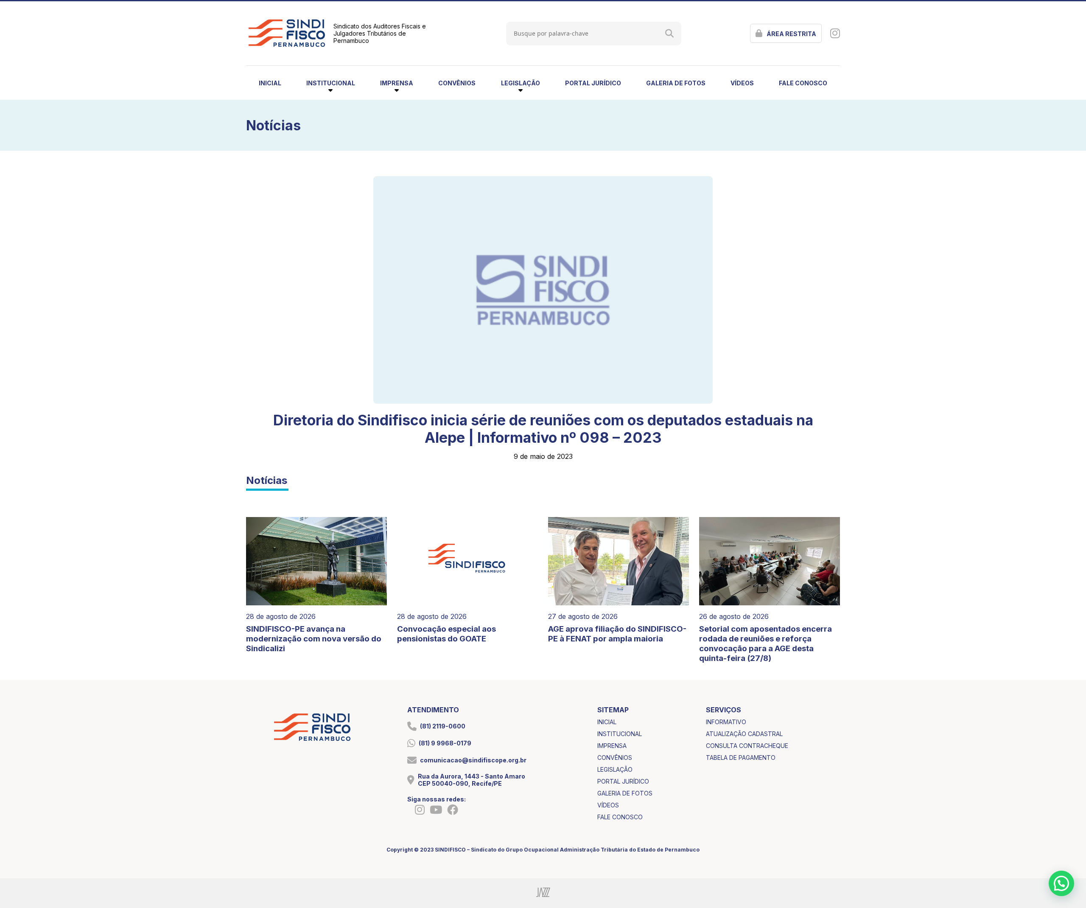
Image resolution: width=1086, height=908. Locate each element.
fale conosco (803, 83)
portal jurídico (593, 83)
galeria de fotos (675, 83)
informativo (726, 721)
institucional (619, 733)
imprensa (612, 745)
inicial (270, 83)
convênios (457, 83)
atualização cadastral (744, 733)
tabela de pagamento (740, 757)
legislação (615, 769)
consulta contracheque (747, 745)
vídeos (742, 83)
